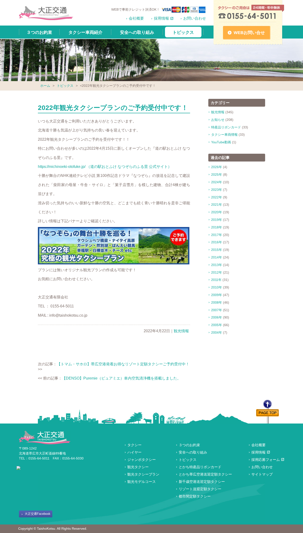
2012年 (216, 272)
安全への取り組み (137, 32)
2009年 (216, 295)
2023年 (216, 190)
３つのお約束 (39, 32)
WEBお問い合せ (249, 32)
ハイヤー (134, 452)
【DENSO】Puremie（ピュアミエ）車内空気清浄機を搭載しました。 (121, 378)
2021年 (216, 204)
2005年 (216, 325)
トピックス (183, 32)
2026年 (216, 167)
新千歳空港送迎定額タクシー (202, 482)
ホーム (45, 85)
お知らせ (217, 120)
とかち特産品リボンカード (200, 467)
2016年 (216, 242)
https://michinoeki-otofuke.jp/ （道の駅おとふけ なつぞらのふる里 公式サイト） (105, 167)
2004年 (216, 332)
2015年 (216, 250)
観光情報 (181, 331)
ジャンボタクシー (141, 460)
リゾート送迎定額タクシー (200, 489)
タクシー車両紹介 (85, 32)
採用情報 (161, 18)
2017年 (216, 235)
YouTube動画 (221, 142)
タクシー (134, 445)
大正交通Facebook (37, 514)
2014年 (216, 257)
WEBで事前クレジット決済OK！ (135, 9)
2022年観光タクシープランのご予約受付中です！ (113, 107)
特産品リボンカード (226, 127)
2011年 (216, 280)
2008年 (216, 302)
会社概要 (136, 18)
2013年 (216, 265)
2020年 (216, 212)
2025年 (216, 174)
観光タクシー (138, 467)
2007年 (216, 310)
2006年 (216, 317)
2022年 (216, 197)
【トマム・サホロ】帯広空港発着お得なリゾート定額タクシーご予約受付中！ (123, 364)
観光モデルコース (141, 482)
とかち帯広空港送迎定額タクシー (205, 474)
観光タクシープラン (143, 474)
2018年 (216, 227)
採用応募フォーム (265, 460)
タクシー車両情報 (224, 134)
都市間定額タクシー (195, 496)
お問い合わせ (194, 18)
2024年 (216, 182)
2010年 (216, 287)
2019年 (216, 220)
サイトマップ (262, 474)
